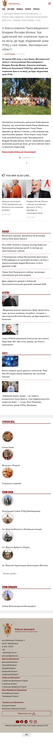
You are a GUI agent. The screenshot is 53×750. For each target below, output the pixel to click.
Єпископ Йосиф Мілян (36, 17)
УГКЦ (38, 20)
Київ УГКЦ (6, 20)
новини (16, 20)
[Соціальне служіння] (26, 473)
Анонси (5, 231)
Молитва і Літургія (11, 465)
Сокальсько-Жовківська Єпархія (14, 687)
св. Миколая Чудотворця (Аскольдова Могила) (25, 565)
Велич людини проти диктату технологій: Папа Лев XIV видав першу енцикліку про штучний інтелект (24, 373)
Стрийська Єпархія (9, 684)
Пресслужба (28, 20)
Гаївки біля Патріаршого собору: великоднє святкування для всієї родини (23, 273)
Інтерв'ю (5, 292)
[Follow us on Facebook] (21, 721)
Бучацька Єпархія (9, 706)
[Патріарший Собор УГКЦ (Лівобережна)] (26, 501)
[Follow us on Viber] (31, 721)
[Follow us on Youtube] (17, 721)
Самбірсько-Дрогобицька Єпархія (15, 681)
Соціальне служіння (11, 483)
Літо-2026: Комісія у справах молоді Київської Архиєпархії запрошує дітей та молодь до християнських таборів (24, 248)
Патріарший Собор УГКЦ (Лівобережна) (21, 511)
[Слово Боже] (26, 437)
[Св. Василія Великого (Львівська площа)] (26, 519)
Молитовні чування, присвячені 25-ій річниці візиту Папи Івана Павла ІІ (23, 237)
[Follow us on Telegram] (26, 721)
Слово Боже (8, 447)
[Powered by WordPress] (18, 741)
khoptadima (10, 54)
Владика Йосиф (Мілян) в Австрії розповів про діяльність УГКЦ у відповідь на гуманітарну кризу (37, 207)
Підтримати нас (25, 713)
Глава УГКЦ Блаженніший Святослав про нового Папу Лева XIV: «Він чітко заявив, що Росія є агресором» (25, 341)
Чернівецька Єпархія (10, 696)
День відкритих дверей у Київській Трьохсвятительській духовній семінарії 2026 (24, 282)
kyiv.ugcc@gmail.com (10, 656)
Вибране (19, 17)
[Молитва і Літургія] (26, 455)
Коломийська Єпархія (10, 693)
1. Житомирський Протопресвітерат (20, 14)
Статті (4, 353)
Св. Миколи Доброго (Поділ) (15, 547)
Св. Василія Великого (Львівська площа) (22, 529)
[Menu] (49, 3)
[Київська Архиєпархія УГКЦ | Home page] (12, 4)
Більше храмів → (10, 573)
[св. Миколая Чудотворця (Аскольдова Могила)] (26, 555)
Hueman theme (39, 742)
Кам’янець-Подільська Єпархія (14, 709)
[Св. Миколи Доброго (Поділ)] (26, 537)
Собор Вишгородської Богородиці (19, 606)
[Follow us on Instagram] (35, 721)
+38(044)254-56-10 (9, 653)
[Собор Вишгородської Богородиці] (26, 596)
